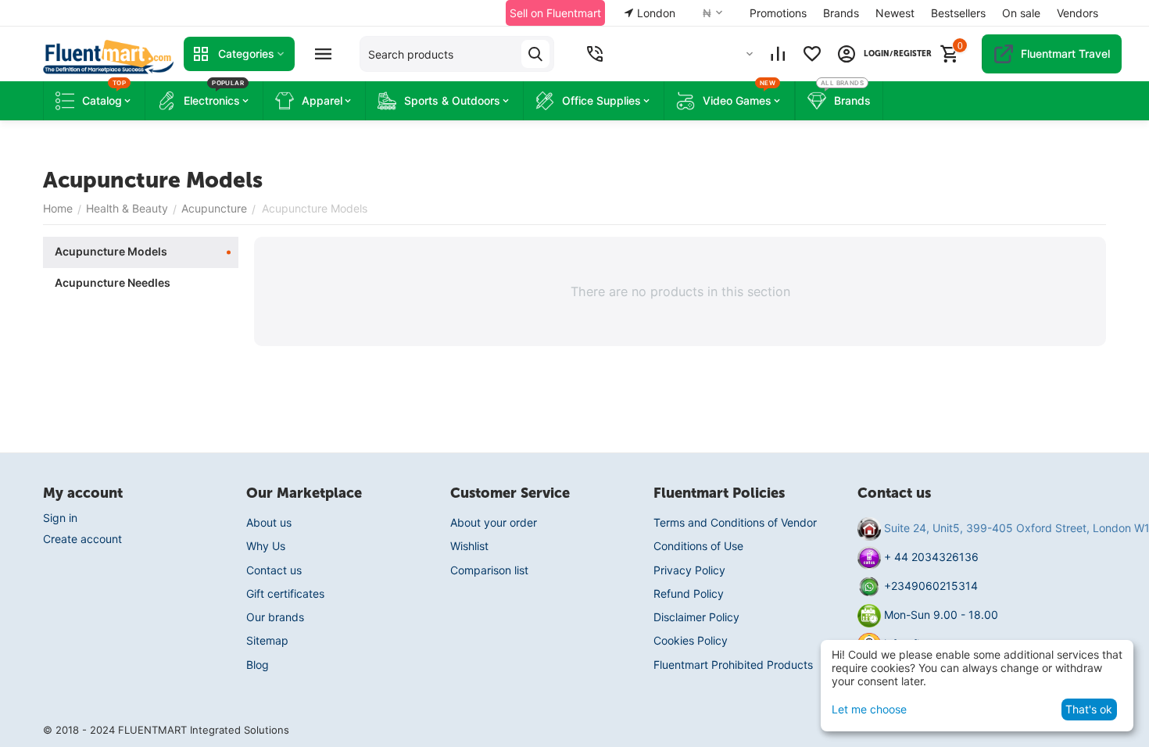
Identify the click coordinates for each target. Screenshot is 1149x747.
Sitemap (267, 640)
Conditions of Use (698, 545)
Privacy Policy (689, 570)
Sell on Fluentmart (555, 13)
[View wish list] (812, 54)
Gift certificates (285, 593)
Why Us (265, 545)
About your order (493, 522)
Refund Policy (688, 593)
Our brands (275, 617)
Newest (895, 13)
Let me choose (869, 709)
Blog (257, 664)
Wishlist (469, 545)
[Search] (535, 54)
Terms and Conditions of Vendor (735, 522)
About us (269, 522)
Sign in (60, 517)
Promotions (778, 13)
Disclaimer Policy (696, 617)
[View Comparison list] (778, 54)
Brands (841, 13)
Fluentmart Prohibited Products (733, 664)
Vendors (1077, 13)
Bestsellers (958, 13)
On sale (1021, 13)
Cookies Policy (690, 640)
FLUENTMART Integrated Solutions (203, 730)
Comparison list (489, 570)
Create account (82, 538)
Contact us (274, 570)
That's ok (1088, 709)
